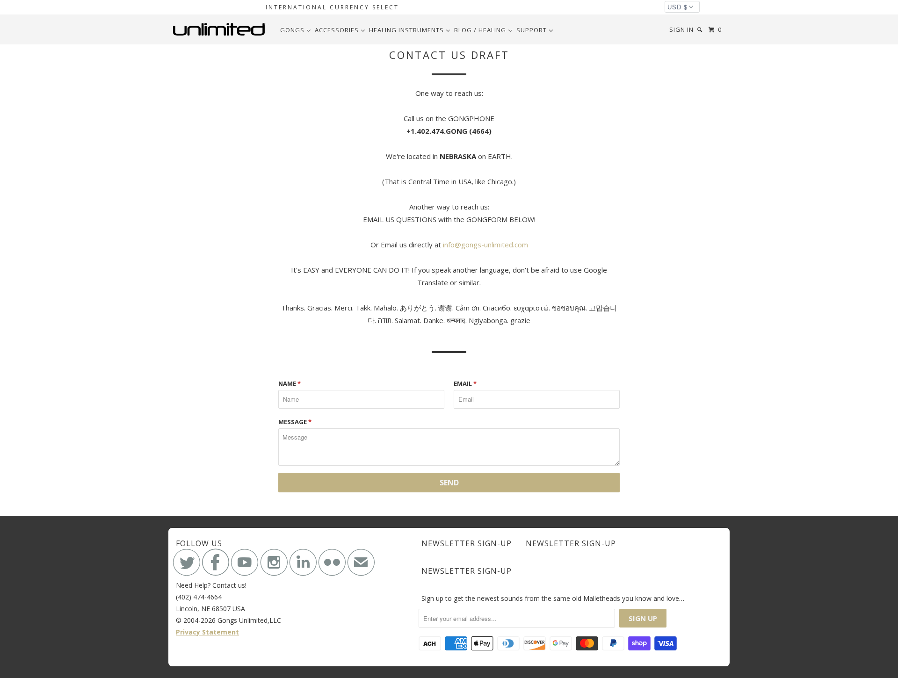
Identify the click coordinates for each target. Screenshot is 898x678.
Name (289, 383)
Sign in (681, 29)
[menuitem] (295, 30)
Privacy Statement (207, 632)
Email (465, 383)
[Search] (700, 29)
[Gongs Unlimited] (221, 29)
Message (294, 422)
